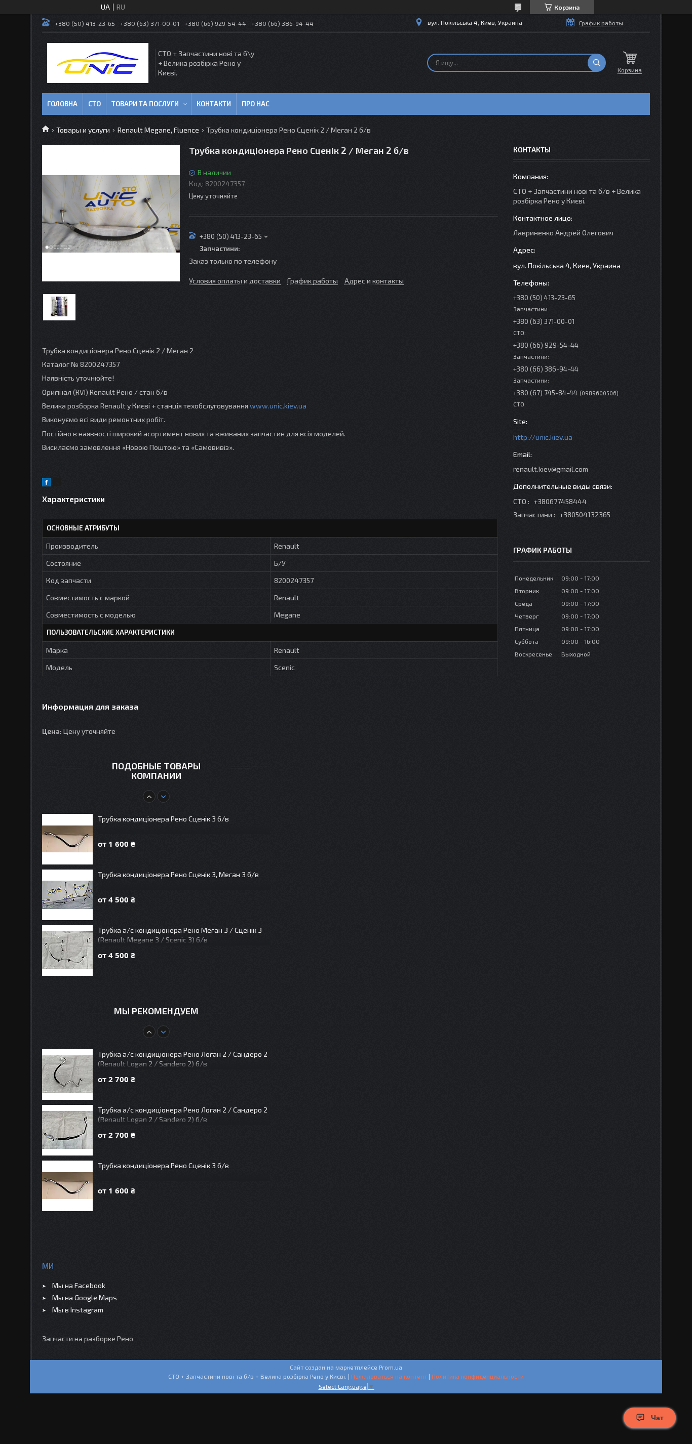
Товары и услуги (83, 130)
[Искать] (597, 63)
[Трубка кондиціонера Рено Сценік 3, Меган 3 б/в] (67, 895)
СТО (94, 104)
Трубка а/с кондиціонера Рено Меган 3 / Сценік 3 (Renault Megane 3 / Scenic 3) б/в (180, 935)
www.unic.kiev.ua (278, 405)
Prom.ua (390, 1367)
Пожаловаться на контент (389, 1376)
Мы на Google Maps (84, 1297)
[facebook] (46, 483)
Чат (657, 1418)
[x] (57, 483)
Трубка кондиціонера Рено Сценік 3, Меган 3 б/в (178, 874)
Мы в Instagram (77, 1309)
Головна (62, 104)
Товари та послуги (145, 104)
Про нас (256, 104)
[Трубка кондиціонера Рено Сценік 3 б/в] (67, 839)
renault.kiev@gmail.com (550, 469)
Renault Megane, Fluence (158, 130)
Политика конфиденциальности (478, 1376)
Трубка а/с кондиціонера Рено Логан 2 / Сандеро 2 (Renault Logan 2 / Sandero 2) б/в (182, 1059)
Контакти (214, 104)
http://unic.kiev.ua (542, 437)
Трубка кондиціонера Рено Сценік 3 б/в (163, 818)
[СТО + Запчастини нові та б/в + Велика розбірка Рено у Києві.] (97, 63)
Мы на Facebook (78, 1285)
